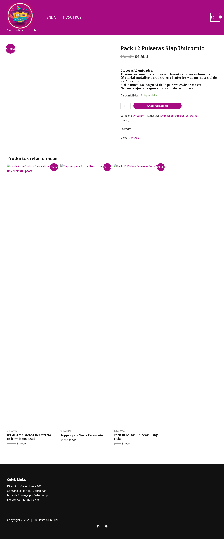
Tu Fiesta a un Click (21, 30)
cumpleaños (166, 115)
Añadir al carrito (157, 106)
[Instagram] (106, 526)
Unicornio (138, 115)
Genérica (134, 138)
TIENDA (49, 17)
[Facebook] (98, 526)
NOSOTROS (72, 17)
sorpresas (191, 115)
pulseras (179, 115)
